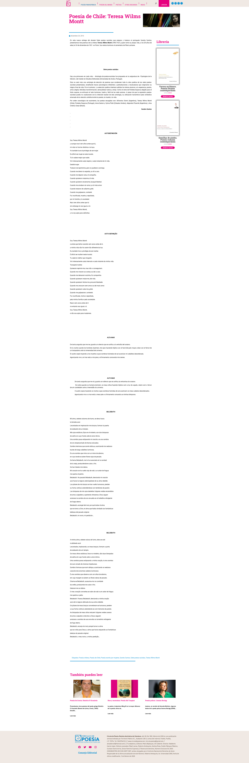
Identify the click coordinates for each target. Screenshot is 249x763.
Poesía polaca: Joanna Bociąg (156, 700)
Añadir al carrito (168, 96)
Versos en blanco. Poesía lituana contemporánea (167, 88)
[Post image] (86, 689)
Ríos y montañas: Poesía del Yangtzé (121, 700)
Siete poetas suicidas (138, 658)
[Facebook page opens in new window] (172, 3)
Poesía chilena (84, 658)
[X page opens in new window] (175, 3)
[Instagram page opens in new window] (178, 3)
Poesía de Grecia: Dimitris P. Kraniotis (83, 700)
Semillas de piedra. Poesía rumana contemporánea (168, 139)
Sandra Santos (125, 658)
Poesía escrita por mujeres (110, 658)
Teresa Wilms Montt (153, 658)
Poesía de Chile (95, 658)
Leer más (73, 716)
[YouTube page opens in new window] (181, 3)
